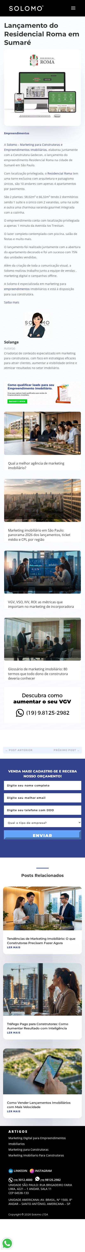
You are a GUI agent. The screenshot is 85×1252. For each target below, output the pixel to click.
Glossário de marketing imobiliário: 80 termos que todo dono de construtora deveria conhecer (38, 674)
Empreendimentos (16, 133)
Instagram (43, 1171)
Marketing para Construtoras (28, 1149)
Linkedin (21, 1171)
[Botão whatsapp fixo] (7, 1249)
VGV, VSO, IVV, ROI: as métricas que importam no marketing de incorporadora (41, 604)
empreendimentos (17, 289)
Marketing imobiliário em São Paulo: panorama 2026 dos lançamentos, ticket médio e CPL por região (39, 535)
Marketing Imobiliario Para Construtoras (36, 1155)
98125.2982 (50, 1180)
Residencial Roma (59, 173)
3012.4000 (23, 1180)
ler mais (13, 947)
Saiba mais (11, 302)
